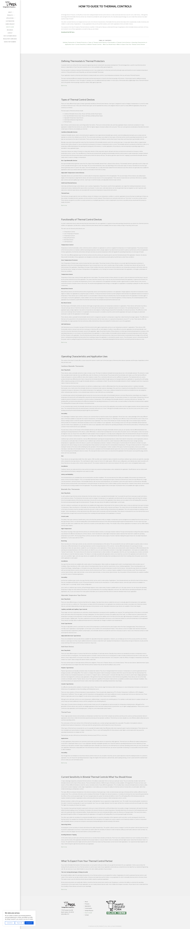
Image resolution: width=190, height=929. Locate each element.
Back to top (64, 85)
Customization (88, 908)
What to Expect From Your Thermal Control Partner (131, 44)
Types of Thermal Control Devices (97, 42)
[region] (19, 918)
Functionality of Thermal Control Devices (119, 42)
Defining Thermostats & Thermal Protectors (75, 42)
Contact (87, 915)
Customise (10, 923)
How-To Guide (88, 912)
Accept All (29, 923)
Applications (88, 906)
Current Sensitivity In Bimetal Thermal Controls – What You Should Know (96, 44)
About (86, 901)
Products (87, 904)
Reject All (19, 923)
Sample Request (89, 910)
